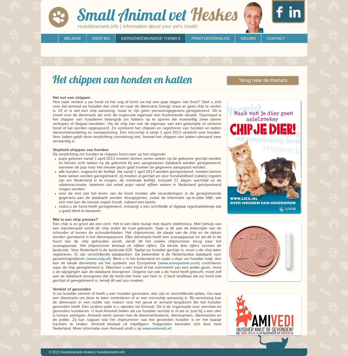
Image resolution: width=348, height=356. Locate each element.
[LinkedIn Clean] (295, 12)
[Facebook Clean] (279, 12)
